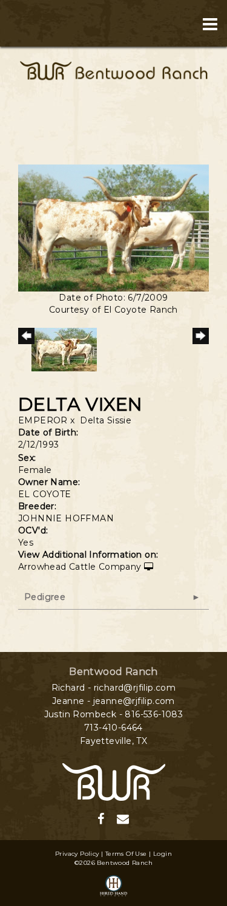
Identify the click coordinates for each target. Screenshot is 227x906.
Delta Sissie (105, 420)
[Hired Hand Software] (114, 886)
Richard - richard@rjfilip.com (113, 687)
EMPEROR (43, 420)
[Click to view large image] (113, 227)
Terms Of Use (126, 854)
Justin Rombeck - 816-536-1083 (113, 714)
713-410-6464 (113, 727)
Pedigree (44, 597)
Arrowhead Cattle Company (80, 566)
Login (162, 854)
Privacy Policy (77, 854)
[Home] (113, 780)
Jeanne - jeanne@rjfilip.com (113, 701)
